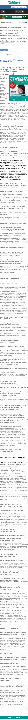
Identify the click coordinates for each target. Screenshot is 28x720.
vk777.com (14, 466)
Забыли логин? (7, 54)
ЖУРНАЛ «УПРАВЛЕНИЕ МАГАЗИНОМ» (14, 2)
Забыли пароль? (7, 53)
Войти (4, 50)
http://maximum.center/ (7, 422)
